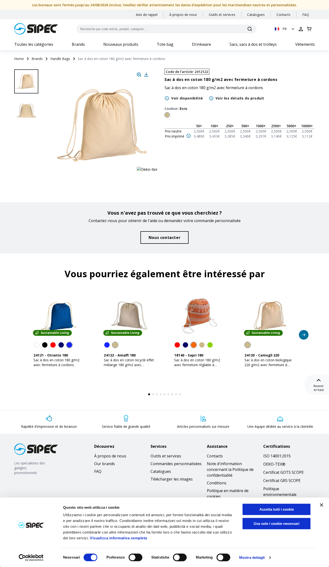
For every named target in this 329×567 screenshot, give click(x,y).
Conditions (216, 483)
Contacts (283, 14)
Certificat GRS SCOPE (282, 480)
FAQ (305, 14)
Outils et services (222, 14)
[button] (285, 28)
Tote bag (165, 44)
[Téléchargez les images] (146, 75)
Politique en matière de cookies (228, 493)
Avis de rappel (147, 14)
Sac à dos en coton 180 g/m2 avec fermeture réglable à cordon (197, 365)
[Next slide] (27, 168)
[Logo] (36, 29)
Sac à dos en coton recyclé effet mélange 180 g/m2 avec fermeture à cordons (129, 365)
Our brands (104, 463)
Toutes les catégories (33, 44)
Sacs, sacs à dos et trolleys (253, 44)
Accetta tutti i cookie (276, 509)
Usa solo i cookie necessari (276, 523)
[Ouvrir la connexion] (301, 29)
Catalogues (256, 14)
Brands (78, 44)
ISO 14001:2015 (277, 456)
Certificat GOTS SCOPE (283, 472)
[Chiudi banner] (321, 505)
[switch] (135, 557)
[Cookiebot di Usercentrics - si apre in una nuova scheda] (31, 557)
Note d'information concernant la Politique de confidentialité (230, 469)
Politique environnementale (279, 491)
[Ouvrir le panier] (309, 29)
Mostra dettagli (252, 557)
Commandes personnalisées (176, 463)
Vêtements (305, 44)
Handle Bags (60, 58)
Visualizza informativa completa (118, 538)
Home (19, 58)
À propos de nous (183, 14)
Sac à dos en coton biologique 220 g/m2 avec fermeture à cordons (268, 365)
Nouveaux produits (120, 44)
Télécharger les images (172, 479)
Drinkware (201, 44)
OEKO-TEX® (274, 464)
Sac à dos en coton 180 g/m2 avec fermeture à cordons (56, 362)
